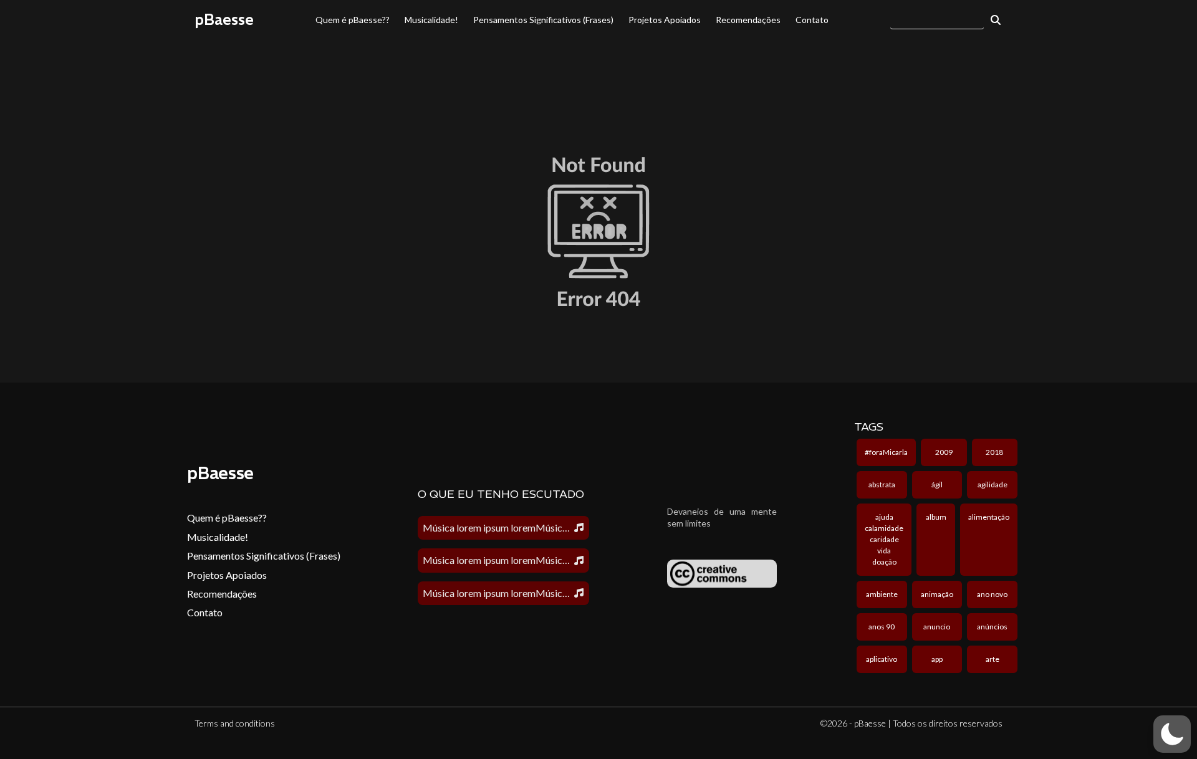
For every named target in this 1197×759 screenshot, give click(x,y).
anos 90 (881, 626)
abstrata (881, 484)
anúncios (992, 626)
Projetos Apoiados (664, 19)
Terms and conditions (235, 723)
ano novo (992, 594)
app (937, 659)
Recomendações (748, 19)
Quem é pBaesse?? (352, 19)
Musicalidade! (431, 19)
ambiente (882, 594)
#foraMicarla (886, 452)
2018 (994, 452)
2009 (944, 452)
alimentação (988, 517)
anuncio (936, 626)
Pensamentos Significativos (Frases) (543, 19)
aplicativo (881, 659)
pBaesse (224, 19)
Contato (812, 19)
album (936, 517)
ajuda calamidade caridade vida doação (884, 539)
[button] (1172, 734)
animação (937, 594)
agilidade (992, 484)
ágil (937, 484)
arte (992, 659)
